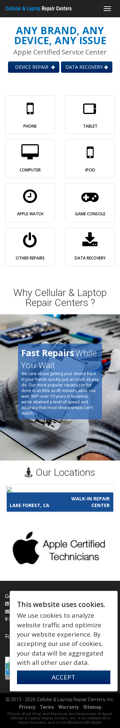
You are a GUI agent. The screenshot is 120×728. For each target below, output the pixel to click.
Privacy (27, 707)
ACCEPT (63, 677)
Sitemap (92, 707)
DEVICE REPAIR (31, 67)
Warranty (68, 707)
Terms (47, 707)
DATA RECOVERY (84, 67)
